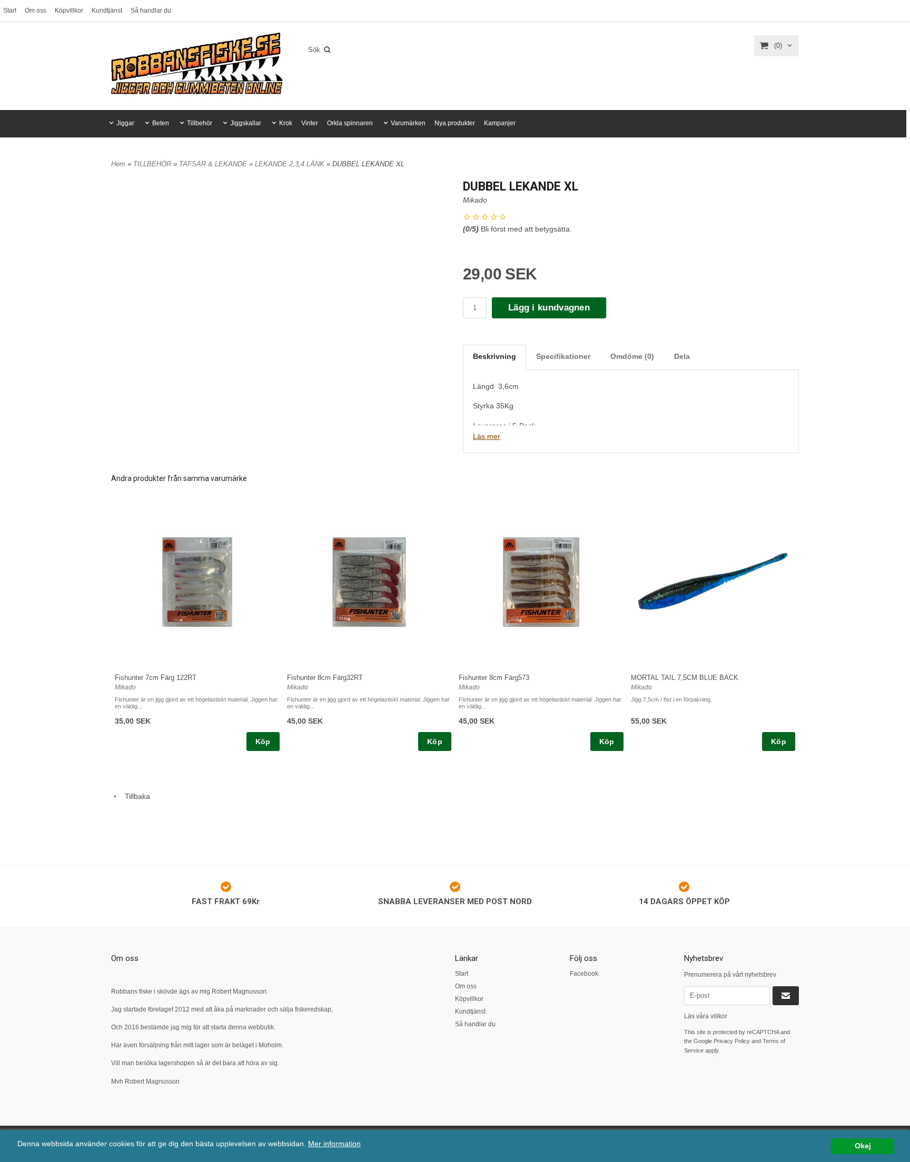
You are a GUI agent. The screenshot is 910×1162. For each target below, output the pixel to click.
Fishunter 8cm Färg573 (494, 678)
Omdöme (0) (632, 356)
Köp (263, 741)
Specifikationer (563, 356)
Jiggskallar (245, 123)
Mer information (334, 1144)
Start (9, 10)
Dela (682, 356)
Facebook (584, 973)
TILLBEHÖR (153, 164)
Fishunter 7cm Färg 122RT (155, 678)
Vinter (309, 123)
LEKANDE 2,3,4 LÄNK (291, 164)
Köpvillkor (69, 10)
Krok (285, 123)
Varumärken (408, 123)
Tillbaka (134, 796)
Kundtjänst (107, 10)
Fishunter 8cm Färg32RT (325, 678)
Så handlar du (151, 10)
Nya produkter (454, 123)
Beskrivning (494, 356)
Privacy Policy (732, 1041)
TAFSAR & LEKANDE (214, 164)
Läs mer (486, 436)
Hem (118, 164)
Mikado (475, 200)
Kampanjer (500, 123)
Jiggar (125, 123)
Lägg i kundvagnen (549, 308)
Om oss (35, 10)
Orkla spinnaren (350, 123)
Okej (863, 1146)
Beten (160, 123)
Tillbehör (199, 123)
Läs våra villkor (705, 1016)
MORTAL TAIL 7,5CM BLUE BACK (684, 678)
